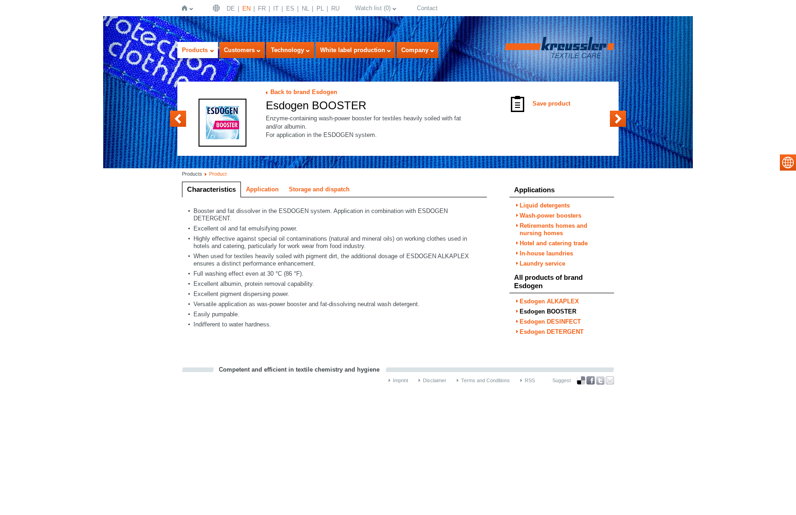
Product (218, 174)
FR (262, 8)
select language (788, 162)
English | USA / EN (217, 8)
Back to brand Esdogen (303, 92)
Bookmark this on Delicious (580, 380)
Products (195, 50)
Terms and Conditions (485, 380)
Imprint (400, 380)
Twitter (600, 380)
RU (335, 8)
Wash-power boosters (550, 215)
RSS (530, 380)
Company (414, 50)
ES (290, 8)
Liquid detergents (545, 205)
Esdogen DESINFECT (618, 119)
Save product (551, 103)
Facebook (590, 380)
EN (246, 8)
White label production (352, 50)
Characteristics (211, 189)
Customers (239, 50)
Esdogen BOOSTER (548, 311)
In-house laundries (546, 253)
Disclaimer (434, 380)
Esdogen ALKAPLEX (178, 119)
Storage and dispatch (319, 189)
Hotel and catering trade (554, 243)
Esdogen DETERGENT (552, 331)
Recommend (610, 380)
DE (231, 8)
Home (186, 8)
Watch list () (373, 8)
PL (320, 8)
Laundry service (542, 263)
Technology (287, 50)
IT (276, 8)
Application (262, 189)
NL (305, 8)
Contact (427, 8)
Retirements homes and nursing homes (553, 229)
